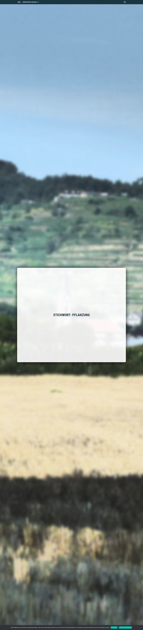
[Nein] (141, 627)
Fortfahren (114, 627)
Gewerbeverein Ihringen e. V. (30, 2)
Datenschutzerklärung (125, 627)
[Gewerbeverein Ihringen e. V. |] (19, 2)
